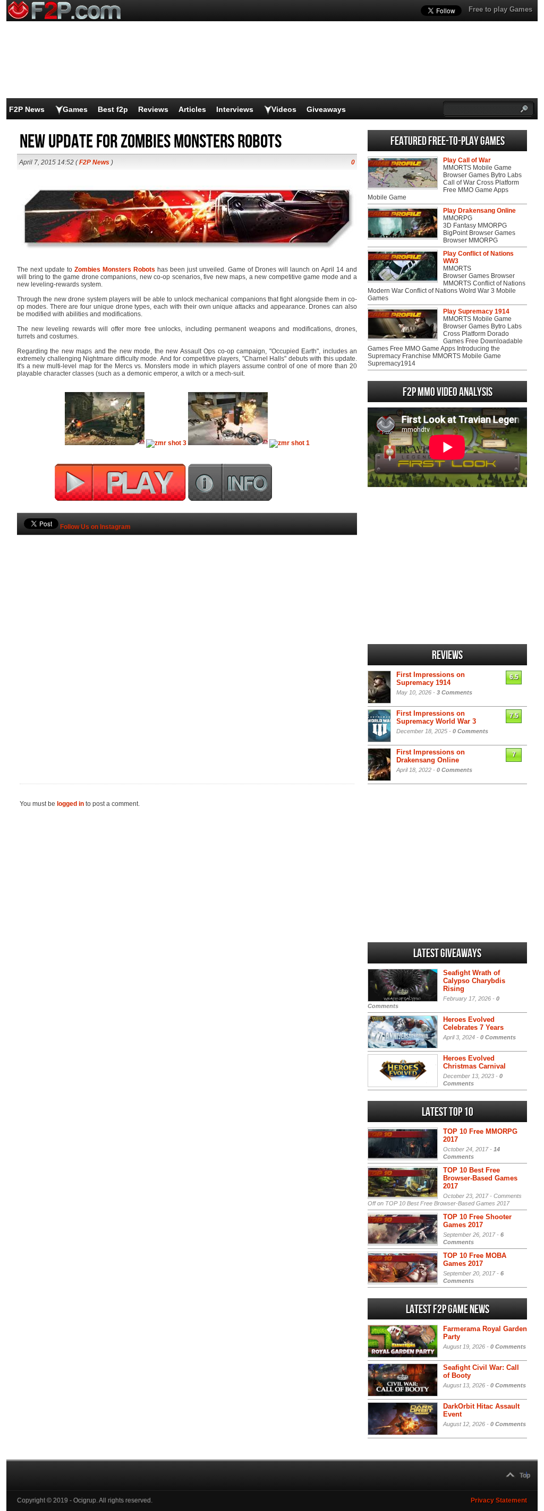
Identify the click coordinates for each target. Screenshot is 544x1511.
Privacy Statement (499, 1500)
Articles (192, 109)
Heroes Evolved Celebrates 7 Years (473, 1023)
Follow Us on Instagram (95, 527)
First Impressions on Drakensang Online (430, 756)
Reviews (153, 109)
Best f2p (113, 109)
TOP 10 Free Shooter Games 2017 (477, 1221)
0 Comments (470, 731)
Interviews (234, 109)
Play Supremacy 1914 (476, 311)
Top (525, 1475)
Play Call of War (467, 160)
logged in (70, 803)
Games (75, 109)
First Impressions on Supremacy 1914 (430, 679)
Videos (283, 109)
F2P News (27, 109)
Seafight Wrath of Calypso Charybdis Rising (474, 981)
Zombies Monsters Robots (114, 269)
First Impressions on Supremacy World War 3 (436, 717)
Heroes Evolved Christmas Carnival (474, 1062)
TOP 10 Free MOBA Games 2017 (474, 1259)
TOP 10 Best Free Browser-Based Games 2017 (480, 1178)
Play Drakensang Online (479, 210)
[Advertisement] (187, 641)
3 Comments (454, 692)
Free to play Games (500, 9)
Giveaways (326, 109)
